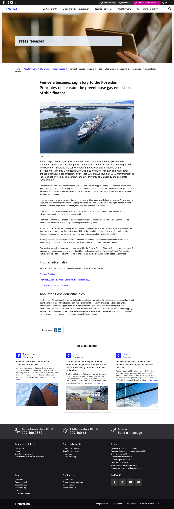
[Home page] (10, 9)
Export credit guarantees (24, 454)
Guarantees (19, 448)
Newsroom (44, 69)
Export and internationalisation (76, 9)
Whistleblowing (109, 3)
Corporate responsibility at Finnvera (54, 285)
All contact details (69, 488)
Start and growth (50, 9)
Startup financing (69, 457)
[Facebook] (55, 330)
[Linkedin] (60, 330)
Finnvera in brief (21, 482)
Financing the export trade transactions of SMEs (128, 451)
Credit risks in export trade (120, 454)
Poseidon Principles (48, 274)
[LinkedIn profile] (16, 3)
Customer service (69, 479)
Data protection (101, 504)
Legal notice (117, 504)
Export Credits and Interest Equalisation (29, 457)
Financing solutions (103, 9)
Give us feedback (69, 485)
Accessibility (130, 504)
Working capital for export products (124, 465)
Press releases (59, 69)
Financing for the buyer (119, 462)
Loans (17, 451)
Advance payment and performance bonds (126, 468)
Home (17, 69)
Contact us (126, 3)
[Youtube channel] (11, 3)
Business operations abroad (121, 457)
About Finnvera (124, 9)
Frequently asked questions (73, 482)
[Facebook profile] (4, 3)
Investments (67, 454)
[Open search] (169, 9)
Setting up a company (71, 448)
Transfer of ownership (71, 451)
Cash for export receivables (121, 460)
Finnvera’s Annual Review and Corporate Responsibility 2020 (65, 280)
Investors (18, 491)
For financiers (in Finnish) (150, 9)
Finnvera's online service (147, 3)
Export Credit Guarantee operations (124, 448)
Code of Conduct (21, 485)
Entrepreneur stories (22, 493)
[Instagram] (7, 3)
